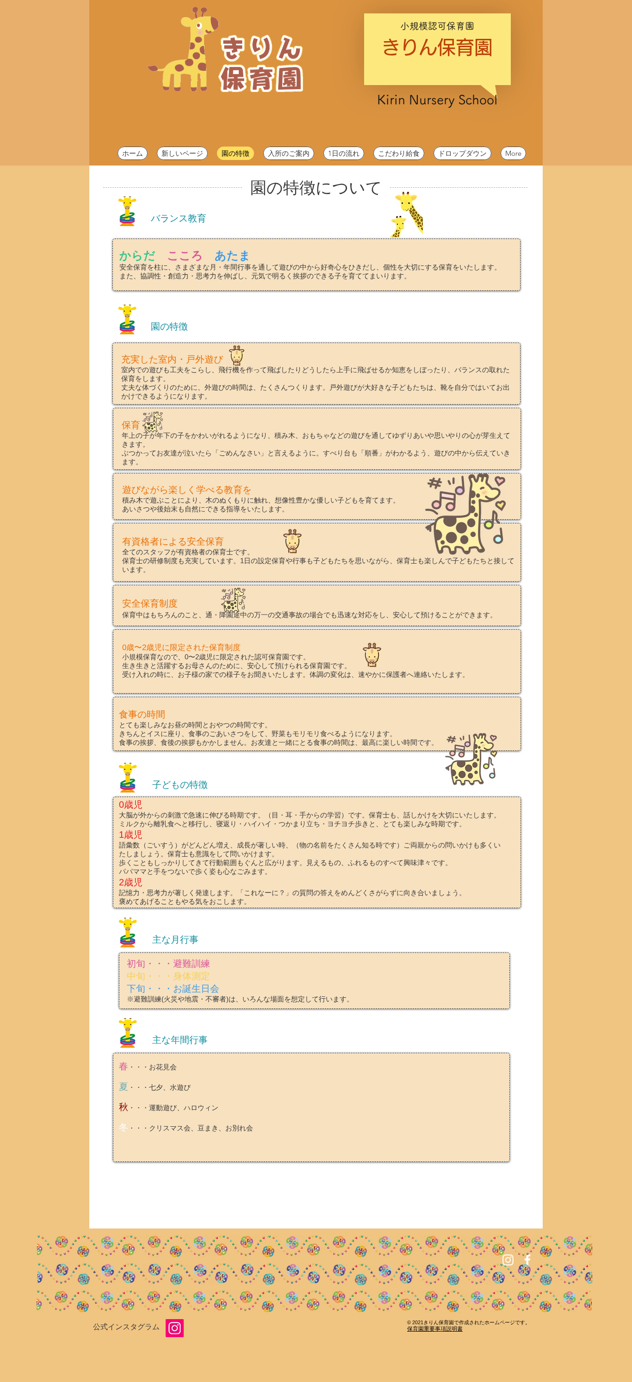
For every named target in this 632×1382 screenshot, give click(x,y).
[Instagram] (175, 1328)
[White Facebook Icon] (527, 1260)
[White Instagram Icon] (508, 1260)
